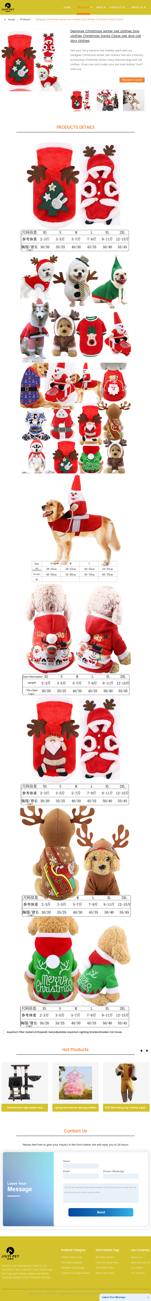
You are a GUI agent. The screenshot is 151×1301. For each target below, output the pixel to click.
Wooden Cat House (110, 1032)
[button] (141, 1050)
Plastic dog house (71, 1257)
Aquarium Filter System (20, 1032)
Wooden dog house (72, 1268)
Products (83, 7)
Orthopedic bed (43, 1032)
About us (137, 7)
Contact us (117, 7)
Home (67, 7)
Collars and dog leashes (75, 1273)
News (99, 7)
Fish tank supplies (71, 1262)
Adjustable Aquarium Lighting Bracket (76, 1032)
